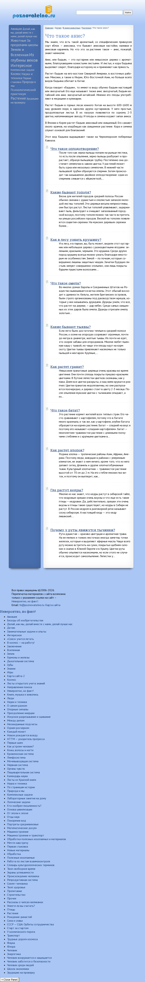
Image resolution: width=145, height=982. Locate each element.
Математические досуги (22, 828)
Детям (11, 627)
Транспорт (13, 935)
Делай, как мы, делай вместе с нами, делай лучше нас (24, 32)
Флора (11, 946)
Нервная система (17, 765)
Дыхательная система (20, 661)
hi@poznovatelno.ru (32, 605)
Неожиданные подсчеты (22, 724)
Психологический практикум (23, 92)
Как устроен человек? (20, 746)
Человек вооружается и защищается (29, 957)
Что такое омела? (65, 283)
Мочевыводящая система (22, 761)
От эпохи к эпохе (17, 813)
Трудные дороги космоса (22, 939)
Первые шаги (15, 742)
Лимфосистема (16, 757)
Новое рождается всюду (22, 735)
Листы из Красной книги (21, 779)
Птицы (11, 909)
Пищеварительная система (23, 772)
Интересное (21, 65)
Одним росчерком (18, 728)
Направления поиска (19, 687)
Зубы (10, 665)
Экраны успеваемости (20, 872)
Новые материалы (18, 850)
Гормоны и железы (18, 657)
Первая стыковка (17, 846)
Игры (10, 672)
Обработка (14, 854)
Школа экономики (18, 969)
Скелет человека (17, 883)
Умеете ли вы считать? (21, 906)
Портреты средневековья (22, 824)
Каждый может (16, 731)
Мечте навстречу (17, 842)
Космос (16, 74)
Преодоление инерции (20, 713)
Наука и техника (22, 76)
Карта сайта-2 (16, 676)
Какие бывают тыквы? (70, 326)
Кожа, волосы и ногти (20, 750)
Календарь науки (17, 776)
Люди (10, 698)
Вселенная (13, 650)
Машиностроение (17, 831)
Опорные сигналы (17, 709)
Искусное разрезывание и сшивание (29, 716)
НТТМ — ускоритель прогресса (26, 739)
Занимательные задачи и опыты (26, 631)
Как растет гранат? (67, 366)
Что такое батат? (65, 410)
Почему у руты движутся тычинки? (82, 530)
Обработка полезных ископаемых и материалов (36, 839)
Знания (11, 668)
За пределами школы (24, 42)
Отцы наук (13, 817)
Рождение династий (19, 917)
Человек (12, 950)
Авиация (16, 29)
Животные (18, 40)
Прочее (11, 898)
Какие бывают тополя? (70, 192)
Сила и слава (15, 920)
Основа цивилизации (19, 809)
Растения (18, 98)
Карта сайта (52, 605)
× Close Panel (9, 979)
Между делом (15, 720)
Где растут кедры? (66, 490)
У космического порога (21, 931)
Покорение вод (16, 820)
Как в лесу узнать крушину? (75, 239)
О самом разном (17, 705)
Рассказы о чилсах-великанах (25, 902)
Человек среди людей (20, 965)
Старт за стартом (17, 928)
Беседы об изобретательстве (25, 620)
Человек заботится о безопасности (28, 961)
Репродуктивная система (22, 880)
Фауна (11, 943)
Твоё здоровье (16, 887)
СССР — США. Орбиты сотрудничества (30, 924)
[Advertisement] (25, 161)
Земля (10, 653)
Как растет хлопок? (67, 450)
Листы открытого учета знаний (26, 683)
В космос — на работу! (20, 642)
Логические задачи (18, 802)
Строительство (16, 894)
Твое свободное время (21, 868)
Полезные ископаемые (21, 857)
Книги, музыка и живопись (22, 694)
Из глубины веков (24, 57)
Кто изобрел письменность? (24, 805)
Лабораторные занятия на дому (26, 798)
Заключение (14, 646)
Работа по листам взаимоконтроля (28, 861)
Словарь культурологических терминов (30, 865)
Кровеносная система (20, 754)
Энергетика (14, 954)
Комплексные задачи (22, 69)
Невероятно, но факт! (24, 601)
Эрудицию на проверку (21, 972)
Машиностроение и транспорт (25, 835)
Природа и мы (15, 791)
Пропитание (14, 891)
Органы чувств (16, 768)
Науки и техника (17, 702)
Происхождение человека (23, 876)
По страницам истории (21, 787)
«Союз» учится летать (20, 639)
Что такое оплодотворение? (74, 148)
